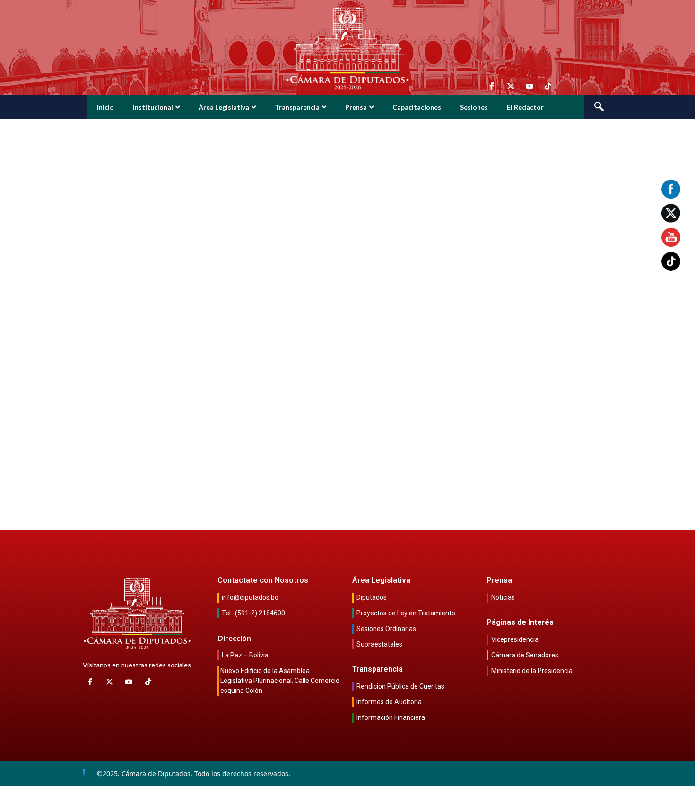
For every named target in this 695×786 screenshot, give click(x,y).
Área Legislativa (224, 107)
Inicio (105, 107)
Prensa (356, 107)
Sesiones (474, 107)
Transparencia (297, 107)
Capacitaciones (416, 107)
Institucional (153, 107)
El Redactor (525, 107)
